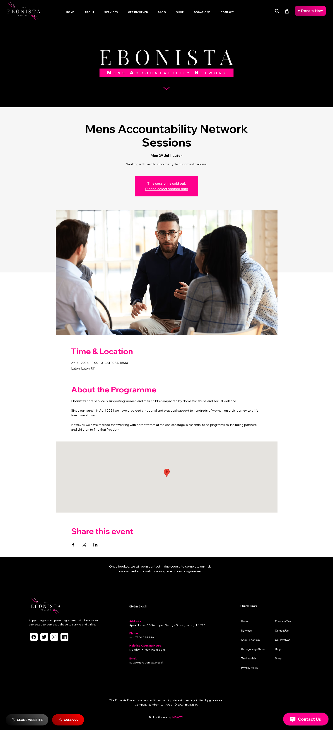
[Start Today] (277, 11)
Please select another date (166, 189)
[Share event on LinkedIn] (95, 544)
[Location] (34, 637)
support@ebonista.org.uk (146, 662)
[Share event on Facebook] (73, 544)
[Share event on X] (84, 544)
